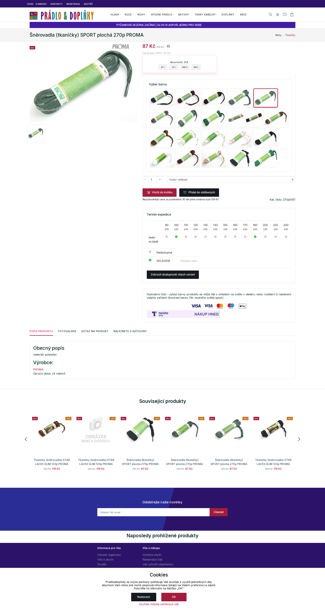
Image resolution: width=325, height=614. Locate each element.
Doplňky (228, 14)
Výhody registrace (109, 554)
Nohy (141, 14)
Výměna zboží (152, 554)
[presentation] (26, 439)
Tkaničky (290, 35)
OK (174, 597)
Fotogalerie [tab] (67, 331)
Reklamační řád (152, 559)
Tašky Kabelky (205, 14)
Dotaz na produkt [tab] (95, 331)
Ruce (128, 14)
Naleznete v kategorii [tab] (130, 331)
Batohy (183, 14)
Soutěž (101, 564)
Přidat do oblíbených (201, 192)
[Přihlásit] (277, 15)
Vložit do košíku (162, 192)
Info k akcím (105, 559)
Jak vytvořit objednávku (158, 564)
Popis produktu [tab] (41, 331)
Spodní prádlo (161, 14)
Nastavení (143, 597)
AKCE (243, 14)
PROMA (38, 369)
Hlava (115, 14)
